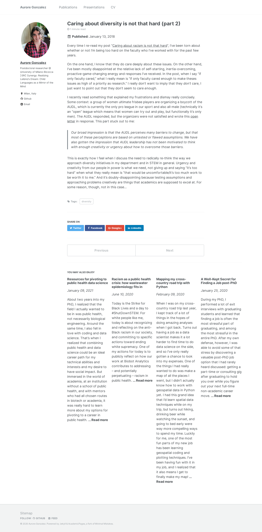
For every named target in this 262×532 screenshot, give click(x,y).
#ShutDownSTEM (125, 313)
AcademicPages (76, 523)
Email (26, 104)
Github (27, 98)
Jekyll (63, 523)
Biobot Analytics (136, 361)
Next (169, 250)
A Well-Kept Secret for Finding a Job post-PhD (219, 281)
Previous (101, 250)
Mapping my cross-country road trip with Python (173, 283)
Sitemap (26, 513)
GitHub (40, 518)
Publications (68, 7)
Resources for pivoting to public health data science (87, 281)
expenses (176, 361)
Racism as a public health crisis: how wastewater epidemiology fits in (131, 283)
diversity (86, 201)
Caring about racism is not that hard (139, 45)
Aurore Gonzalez (33, 7)
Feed (54, 518)
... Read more (98, 420)
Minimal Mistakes (104, 523)
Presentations (94, 7)
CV (113, 7)
